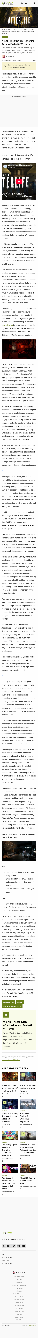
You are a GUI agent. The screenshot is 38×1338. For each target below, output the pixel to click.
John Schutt (24, 1094)
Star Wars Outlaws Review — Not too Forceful (28, 1088)
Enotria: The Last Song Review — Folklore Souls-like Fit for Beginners (28, 1148)
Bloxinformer (19, 1317)
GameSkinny (19, 1302)
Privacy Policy (6, 1260)
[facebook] (19, 1246)
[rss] (4, 1246)
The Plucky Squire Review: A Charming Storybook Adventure (9, 1150)
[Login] (34, 3)
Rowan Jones (6, 1124)
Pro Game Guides (19, 1276)
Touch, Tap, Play (19, 1311)
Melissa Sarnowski (8, 1094)
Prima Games (19, 1288)
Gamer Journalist (19, 1300)
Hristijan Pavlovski (26, 1124)
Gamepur (19, 1282)
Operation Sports (19, 1305)
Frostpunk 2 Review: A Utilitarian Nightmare (25, 1117)
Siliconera (19, 1291)
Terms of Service (7, 1257)
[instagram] (8, 1246)
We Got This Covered (19, 1294)
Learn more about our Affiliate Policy (11, 1060)
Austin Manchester (8, 1158)
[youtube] (23, 1246)
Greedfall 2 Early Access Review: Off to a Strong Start (10, 1088)
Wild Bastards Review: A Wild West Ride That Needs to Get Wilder (8, 1183)
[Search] (22, 3)
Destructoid (19, 1297)
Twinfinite (19, 1279)
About (3, 1254)
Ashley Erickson (25, 1155)
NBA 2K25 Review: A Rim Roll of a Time (27, 1180)
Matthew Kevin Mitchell (28, 1186)
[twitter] (13, 1246)
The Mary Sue (19, 1308)
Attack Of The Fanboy (19, 1285)
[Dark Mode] (26, 3)
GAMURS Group (32, 1325)
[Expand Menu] (30, 3)
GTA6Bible (19, 1320)
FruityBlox (19, 1314)
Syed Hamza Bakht (8, 1191)
